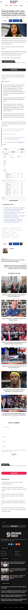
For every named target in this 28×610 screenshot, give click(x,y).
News (6, 5)
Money (21, 5)
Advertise (22, 607)
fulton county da (18, 230)
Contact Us (3, 551)
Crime (11, 5)
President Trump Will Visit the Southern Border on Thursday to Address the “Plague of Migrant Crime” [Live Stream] (14, 489)
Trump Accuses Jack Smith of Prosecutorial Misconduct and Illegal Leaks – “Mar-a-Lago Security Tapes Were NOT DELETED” (13, 221)
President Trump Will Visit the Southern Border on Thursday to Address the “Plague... (18, 570)
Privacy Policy (4, 553)
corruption (4, 230)
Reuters (3, 81)
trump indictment (15, 237)
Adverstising (17, 551)
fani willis (11, 230)
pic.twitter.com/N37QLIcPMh (13, 139)
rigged (17, 234)
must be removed (5, 232)
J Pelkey (7, 17)
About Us (11, 607)
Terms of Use (4, 555)
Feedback (17, 553)
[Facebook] (9, 544)
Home (5, 607)
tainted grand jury (6, 237)
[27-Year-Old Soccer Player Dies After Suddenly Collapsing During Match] (5, 564)
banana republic (5, 228)
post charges (13, 232)
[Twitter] (11, 544)
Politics (16, 5)
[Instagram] (14, 544)
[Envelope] (16, 544)
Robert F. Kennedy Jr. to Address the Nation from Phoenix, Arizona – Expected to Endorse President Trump (12, 495)
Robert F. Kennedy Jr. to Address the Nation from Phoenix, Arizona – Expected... (17, 577)
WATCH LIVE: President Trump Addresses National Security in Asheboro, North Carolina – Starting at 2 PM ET (13, 502)
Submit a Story (18, 555)
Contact (16, 607)
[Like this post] (10, 20)
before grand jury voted (16, 228)
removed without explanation (8, 234)
